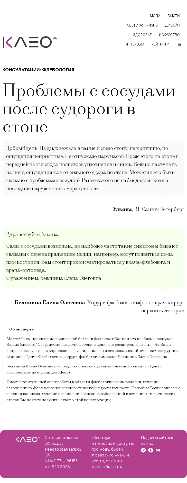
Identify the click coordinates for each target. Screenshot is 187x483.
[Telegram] (143, 450)
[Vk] (158, 450)
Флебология (58, 70)
